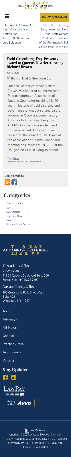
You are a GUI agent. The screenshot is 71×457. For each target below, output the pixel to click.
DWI (8, 207)
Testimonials (12, 352)
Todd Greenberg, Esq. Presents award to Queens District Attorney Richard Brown (35, 63)
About (7, 311)
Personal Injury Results (18, 224)
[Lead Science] (35, 430)
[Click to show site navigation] (7, 16)
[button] (54, 17)
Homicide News (14, 216)
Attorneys (10, 319)
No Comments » (33, 161)
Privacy (8, 438)
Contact (8, 336)
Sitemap (56, 434)
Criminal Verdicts (15, 203)
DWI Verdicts (13, 211)
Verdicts (8, 360)
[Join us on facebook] (14, 181)
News (16, 158)
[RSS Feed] (8, 181)
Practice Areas (13, 344)
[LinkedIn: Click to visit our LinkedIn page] (15, 377)
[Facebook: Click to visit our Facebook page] (6, 377)
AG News (10, 327)
